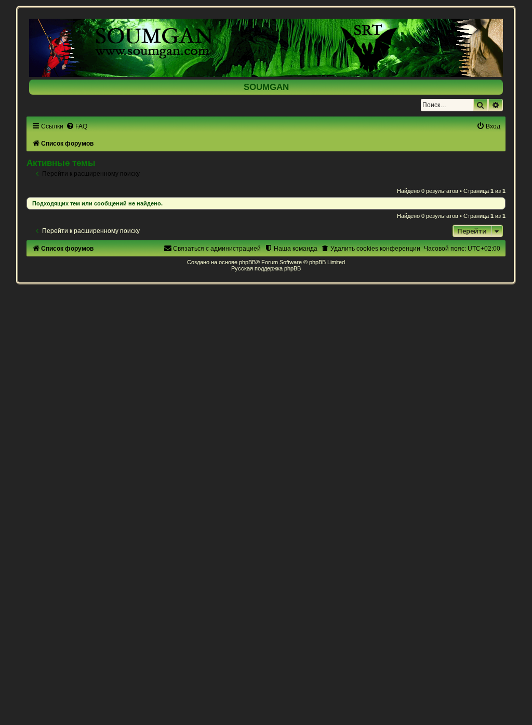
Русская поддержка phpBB (266, 268)
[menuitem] (76, 126)
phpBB (247, 262)
